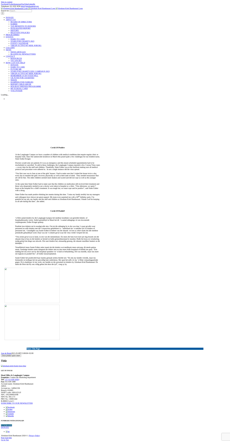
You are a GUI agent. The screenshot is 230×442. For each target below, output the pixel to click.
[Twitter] (9, 409)
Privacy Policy (34, 436)
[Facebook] (10, 407)
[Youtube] (10, 414)
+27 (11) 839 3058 (12, 380)
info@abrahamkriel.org (30, 6)
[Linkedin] (10, 416)
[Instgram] (10, 412)
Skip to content (6, 2)
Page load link (6, 438)
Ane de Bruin (6, 353)
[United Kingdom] (8, 432)
